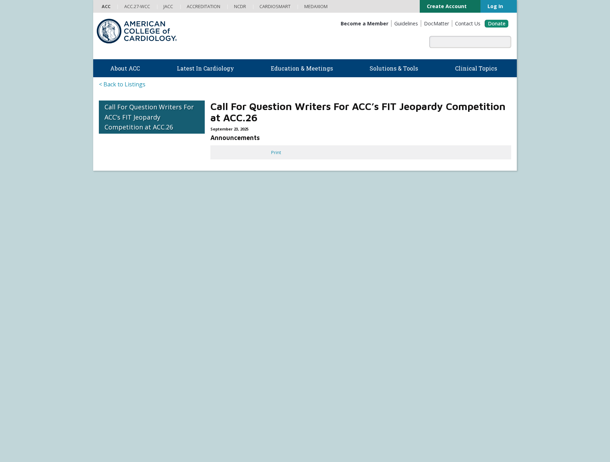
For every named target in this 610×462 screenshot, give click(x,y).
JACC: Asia (318, 361)
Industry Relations (118, 297)
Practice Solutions (327, 269)
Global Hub (110, 361)
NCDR (421, 253)
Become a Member (119, 325)
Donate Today (118, 381)
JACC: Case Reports (328, 396)
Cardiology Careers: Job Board (340, 262)
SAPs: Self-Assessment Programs (238, 311)
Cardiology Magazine (225, 254)
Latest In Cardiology (232, 240)
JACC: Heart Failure (327, 411)
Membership (179, 214)
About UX (324, 439)
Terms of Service (195, 446)
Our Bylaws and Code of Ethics (131, 290)
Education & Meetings (234, 282)
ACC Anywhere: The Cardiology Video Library (250, 304)
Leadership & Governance (126, 247)
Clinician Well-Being (328, 247)
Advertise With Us (151, 439)
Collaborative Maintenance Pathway (240, 340)
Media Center (114, 439)
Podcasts (213, 269)
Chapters (108, 354)
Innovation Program (119, 276)
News (209, 247)
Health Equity (112, 269)
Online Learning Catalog (228, 290)
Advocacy (108, 262)
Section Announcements (414, 214)
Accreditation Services (447, 264)
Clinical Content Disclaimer (366, 439)
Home (148, 214)
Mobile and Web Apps (331, 312)
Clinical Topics (329, 325)
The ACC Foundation (120, 254)
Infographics (321, 283)
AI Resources (322, 305)
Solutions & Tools (332, 240)
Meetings (213, 354)
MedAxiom (428, 287)
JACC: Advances (324, 354)
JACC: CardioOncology (330, 375)
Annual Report (474, 439)
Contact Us (430, 298)
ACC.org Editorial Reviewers (426, 439)
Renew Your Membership (126, 332)
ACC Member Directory (122, 368)
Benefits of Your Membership (130, 340)
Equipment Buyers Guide (334, 297)
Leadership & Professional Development (246, 332)
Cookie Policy (231, 446)
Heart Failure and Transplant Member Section (315, 214)
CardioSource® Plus (224, 318)
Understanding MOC (224, 347)
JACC (312, 347)
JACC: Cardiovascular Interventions (344, 389)
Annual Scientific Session (229, 361)
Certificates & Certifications (231, 325)
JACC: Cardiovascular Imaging (338, 382)
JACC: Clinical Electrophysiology (340, 403)
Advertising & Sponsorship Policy (209, 439)
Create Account (444, 6)
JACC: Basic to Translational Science (345, 368)
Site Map (258, 446)
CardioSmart (432, 276)
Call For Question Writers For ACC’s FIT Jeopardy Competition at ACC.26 (149, 117)
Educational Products (330, 290)
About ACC (113, 240)
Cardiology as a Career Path (337, 254)
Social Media (298, 439)
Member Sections (225, 214)
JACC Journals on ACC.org (344, 338)
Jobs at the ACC (115, 283)
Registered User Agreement (144, 446)
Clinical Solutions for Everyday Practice (348, 276)
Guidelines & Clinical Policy (231, 262)
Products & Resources (227, 297)
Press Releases (264, 439)
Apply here (336, 185)
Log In (494, 6)
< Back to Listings (122, 84)
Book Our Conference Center (130, 305)
